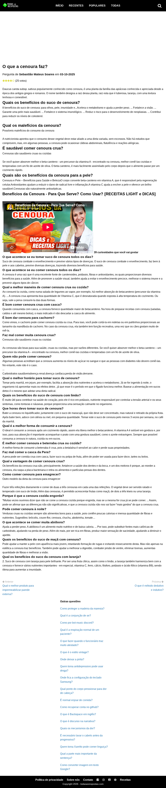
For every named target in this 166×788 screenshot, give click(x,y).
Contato (88, 779)
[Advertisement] (83, 35)
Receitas (125, 779)
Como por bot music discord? (77, 622)
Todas (115, 5)
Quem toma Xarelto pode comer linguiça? (84, 746)
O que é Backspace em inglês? (78, 714)
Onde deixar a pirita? (72, 659)
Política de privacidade (49, 779)
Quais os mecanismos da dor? (77, 728)
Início (59, 5)
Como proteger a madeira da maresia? (82, 608)
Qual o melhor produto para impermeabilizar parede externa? (18, 589)
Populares (97, 5)
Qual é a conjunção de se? (75, 615)
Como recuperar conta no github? (79, 707)
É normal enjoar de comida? (76, 700)
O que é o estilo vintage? (74, 652)
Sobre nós (73, 779)
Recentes (76, 5)
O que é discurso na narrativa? (77, 721)
